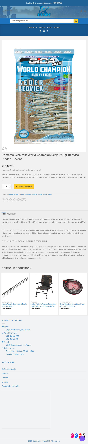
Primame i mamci (45, 27)
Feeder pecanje (13, 194)
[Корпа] (85, 10)
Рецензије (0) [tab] (11, 214)
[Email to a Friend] (16, 199)
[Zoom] (4, 149)
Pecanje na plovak (30, 194)
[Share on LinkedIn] (24, 199)
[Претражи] (11, 11)
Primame (57, 27)
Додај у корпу (24, 186)
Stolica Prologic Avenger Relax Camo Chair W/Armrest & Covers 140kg (43, 305)
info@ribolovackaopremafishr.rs (18, 345)
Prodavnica (32, 27)
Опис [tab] (4, 214)
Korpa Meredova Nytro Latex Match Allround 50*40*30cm (72, 305)
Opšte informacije (9, 369)
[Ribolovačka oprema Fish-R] (44, 11)
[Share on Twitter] (12, 199)
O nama (5, 382)
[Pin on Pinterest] (20, 199)
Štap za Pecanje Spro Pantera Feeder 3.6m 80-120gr (14, 305)
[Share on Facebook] (8, 199)
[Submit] (76, 21)
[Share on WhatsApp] (4, 199)
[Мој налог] (81, 10)
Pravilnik (5, 373)
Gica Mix (21, 194)
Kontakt (5, 378)
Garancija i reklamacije (10, 386)
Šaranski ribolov (47, 194)
